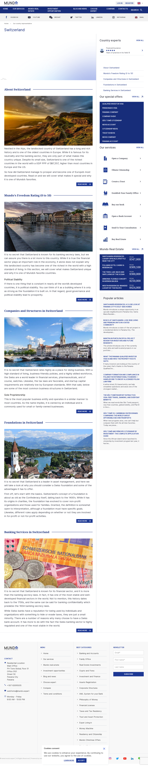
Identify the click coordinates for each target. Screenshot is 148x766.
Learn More (69, 760)
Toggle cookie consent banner (104, 748)
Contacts (123, 9)
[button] (18, 9)
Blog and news (80, 9)
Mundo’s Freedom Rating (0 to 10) (118, 73)
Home (5, 9)
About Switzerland (111, 68)
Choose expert (93, 10)
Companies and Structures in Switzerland (121, 79)
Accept (81, 760)
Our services (18, 9)
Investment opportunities (54, 10)
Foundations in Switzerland (115, 85)
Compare (110, 9)
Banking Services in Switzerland (117, 90)
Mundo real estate (33, 10)
